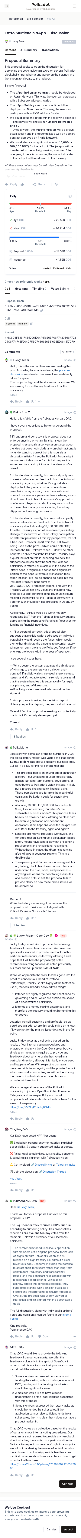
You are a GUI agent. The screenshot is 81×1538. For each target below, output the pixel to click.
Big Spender (35, 18)
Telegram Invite (65, 1164)
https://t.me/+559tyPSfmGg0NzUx (31, 1107)
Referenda (16, 18)
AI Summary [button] (28, 50)
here (46, 281)
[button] (74, 6)
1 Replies (19, 925)
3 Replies (20, 736)
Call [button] (7, 288)
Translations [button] (50, 50)
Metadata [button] (21, 288)
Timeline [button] (39, 288)
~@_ (16, 1178)
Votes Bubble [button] (60, 288)
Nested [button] (47, 268)
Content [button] (10, 50)
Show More (40, 173)
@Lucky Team (25, 1207)
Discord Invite (43, 1164)
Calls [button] (69, 268)
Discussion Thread (54, 1171)
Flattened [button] (58, 268)
